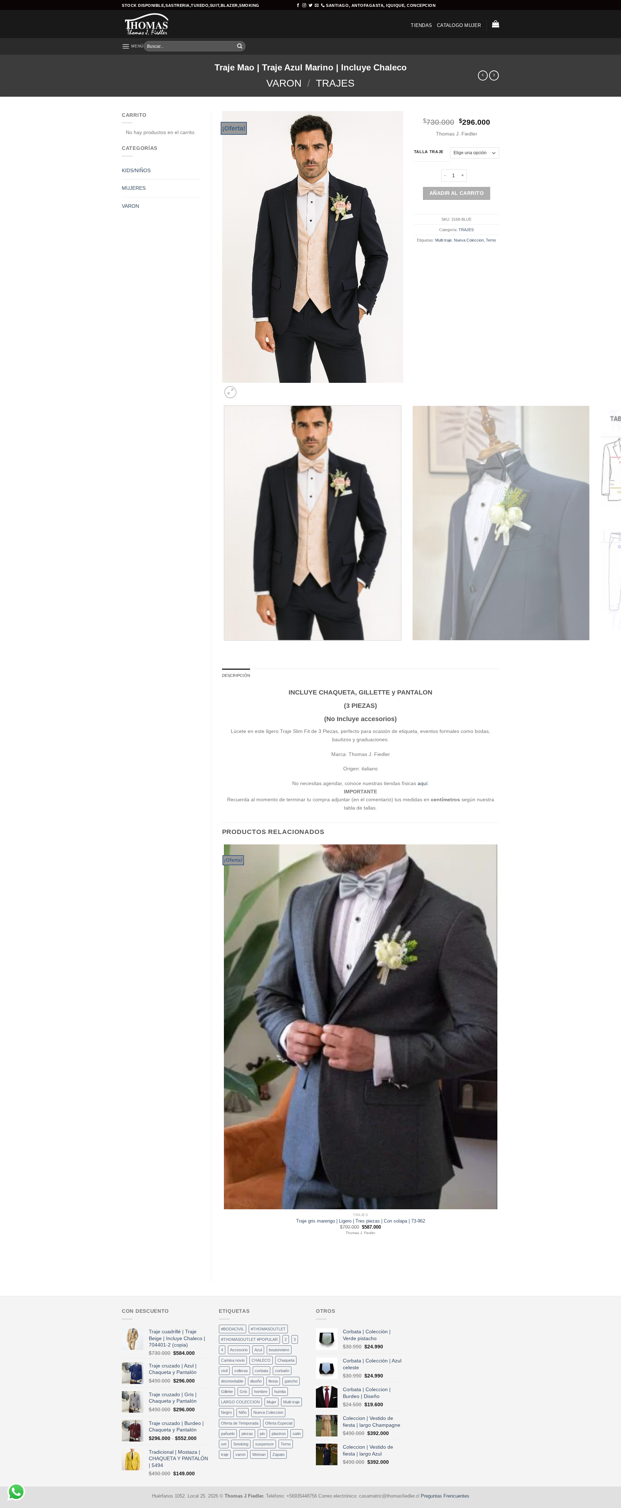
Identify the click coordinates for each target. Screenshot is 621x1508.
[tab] (236, 675)
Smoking (240, 1444)
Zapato (278, 1454)
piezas (247, 1433)
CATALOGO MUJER (459, 25)
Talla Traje (428, 152)
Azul (258, 1350)
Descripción (236, 675)
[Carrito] (495, 24)
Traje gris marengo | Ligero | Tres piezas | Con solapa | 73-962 (360, 1221)
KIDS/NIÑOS (136, 170)
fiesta (273, 1381)
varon (240, 1454)
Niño (243, 1412)
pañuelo (228, 1433)
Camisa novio (233, 1360)
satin (297, 1433)
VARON (284, 83)
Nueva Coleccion (469, 240)
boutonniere (279, 1350)
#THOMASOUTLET (268, 1329)
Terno (491, 240)
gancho (291, 1381)
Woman (259, 1454)
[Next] (245, 389)
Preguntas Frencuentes (445, 1496)
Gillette (227, 1391)
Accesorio (239, 1350)
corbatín (282, 1371)
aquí (423, 783)
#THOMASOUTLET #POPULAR (249, 1339)
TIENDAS (421, 25)
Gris (243, 1391)
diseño (256, 1381)
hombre (260, 1391)
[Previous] (224, 647)
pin (262, 1433)
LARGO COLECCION (240, 1402)
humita (280, 1391)
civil (224, 1371)
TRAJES (335, 83)
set (223, 1444)
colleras (241, 1371)
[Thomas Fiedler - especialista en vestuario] (151, 24)
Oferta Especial (278, 1423)
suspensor (264, 1444)
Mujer (271, 1402)
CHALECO (261, 1360)
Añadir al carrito (456, 193)
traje (225, 1454)
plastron (279, 1433)
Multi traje (443, 240)
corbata (261, 1371)
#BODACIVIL (232, 1329)
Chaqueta (285, 1360)
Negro (226, 1412)
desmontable (232, 1381)
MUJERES (134, 188)
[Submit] (239, 46)
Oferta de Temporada (239, 1423)
